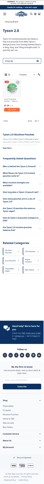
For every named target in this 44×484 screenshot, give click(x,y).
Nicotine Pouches (10, 416)
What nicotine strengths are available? (16, 183)
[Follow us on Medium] (37, 357)
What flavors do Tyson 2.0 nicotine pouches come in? (19, 173)
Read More (7, 148)
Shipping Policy (10, 482)
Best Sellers (8, 429)
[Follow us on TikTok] (16, 357)
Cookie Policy (23, 482)
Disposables (8, 408)
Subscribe (21, 388)
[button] (21, 402)
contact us (24, 338)
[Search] (31, 14)
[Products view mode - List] (9, 74)
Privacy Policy (26, 478)
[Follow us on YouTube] (21, 357)
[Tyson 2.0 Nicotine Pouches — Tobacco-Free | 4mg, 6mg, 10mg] (12, 88)
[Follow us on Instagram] (10, 357)
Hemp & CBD (8, 420)
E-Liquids (7, 412)
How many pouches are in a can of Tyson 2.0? (19, 202)
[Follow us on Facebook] (5, 357)
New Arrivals (8, 425)
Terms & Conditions (11, 478)
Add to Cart (12, 109)
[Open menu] (5, 14)
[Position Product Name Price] (27, 74)
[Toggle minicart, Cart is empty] (39, 14)
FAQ (23, 335)
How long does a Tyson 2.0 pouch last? (18, 192)
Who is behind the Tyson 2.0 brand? (19, 165)
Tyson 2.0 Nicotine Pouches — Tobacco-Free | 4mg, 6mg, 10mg (12, 100)
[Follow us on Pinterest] (32, 357)
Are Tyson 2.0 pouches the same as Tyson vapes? (19, 211)
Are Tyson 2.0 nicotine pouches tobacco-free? (17, 230)
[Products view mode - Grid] (5, 74)
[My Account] (35, 14)
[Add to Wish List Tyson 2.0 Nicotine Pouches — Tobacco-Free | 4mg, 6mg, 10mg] (17, 82)
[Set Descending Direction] (39, 75)
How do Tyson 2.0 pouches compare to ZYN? (19, 221)
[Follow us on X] (27, 357)
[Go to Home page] (21, 14)
